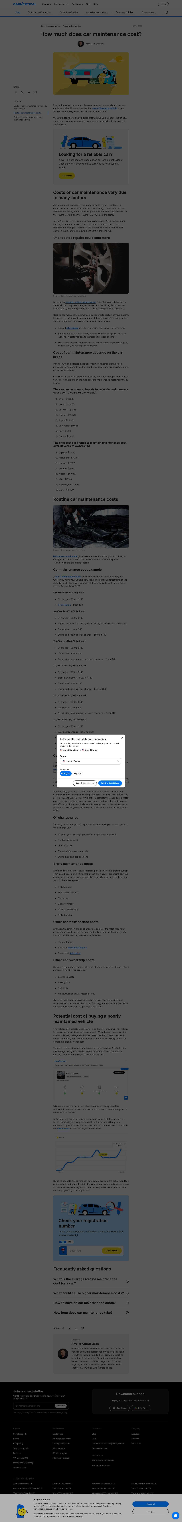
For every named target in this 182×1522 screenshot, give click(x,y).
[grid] (90, 773)
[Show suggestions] (118, 761)
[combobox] (87, 761)
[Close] (122, 738)
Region (63, 756)
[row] (66, 773)
